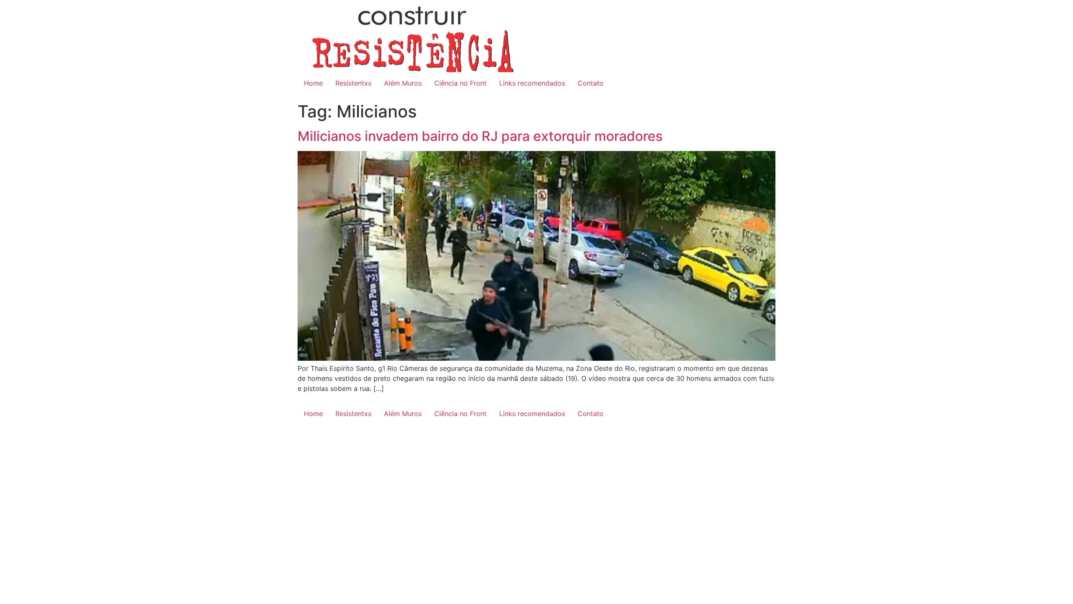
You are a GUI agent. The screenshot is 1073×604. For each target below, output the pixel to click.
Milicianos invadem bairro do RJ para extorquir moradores (480, 136)
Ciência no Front (460, 83)
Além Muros (403, 83)
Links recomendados (532, 83)
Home (313, 83)
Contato (591, 83)
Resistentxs (353, 83)
